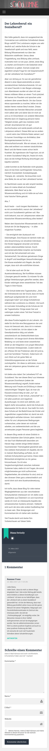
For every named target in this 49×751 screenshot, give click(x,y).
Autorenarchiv (12, 538)
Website (8, 719)
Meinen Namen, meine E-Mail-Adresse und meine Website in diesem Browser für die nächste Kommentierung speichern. (24, 733)
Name (8, 696)
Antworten (12, 638)
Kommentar (10, 661)
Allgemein (12, 552)
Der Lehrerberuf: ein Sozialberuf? (18, 25)
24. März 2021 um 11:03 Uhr (17, 582)
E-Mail (8, 708)
